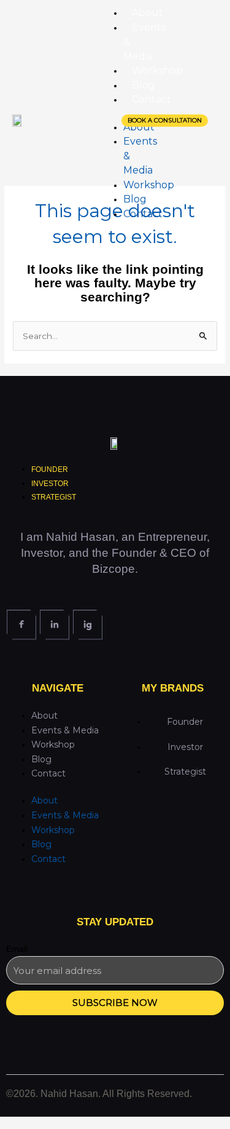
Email (17, 949)
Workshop (53, 744)
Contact (48, 773)
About (44, 715)
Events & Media (65, 730)
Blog (41, 759)
